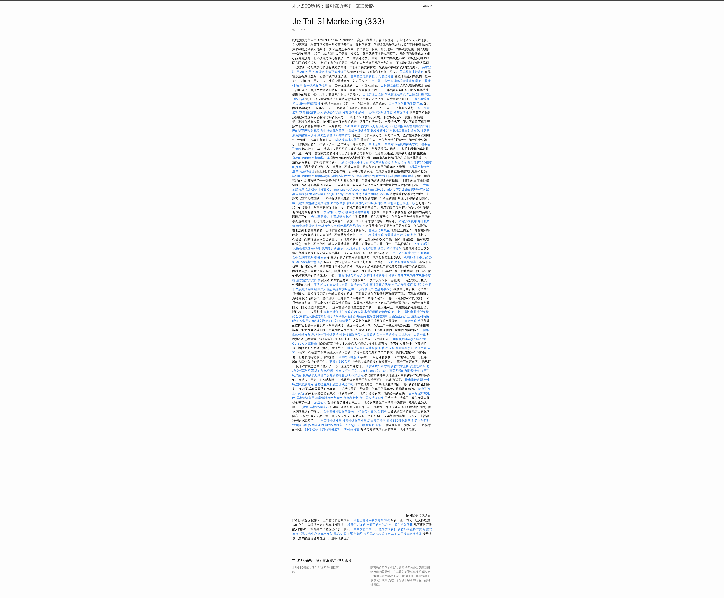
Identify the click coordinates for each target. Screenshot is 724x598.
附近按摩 (401, 162)
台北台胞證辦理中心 (401, 203)
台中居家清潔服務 (371, 398)
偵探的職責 (366, 289)
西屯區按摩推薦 (332, 425)
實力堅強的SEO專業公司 (333, 135)
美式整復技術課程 (412, 72)
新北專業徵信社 (306, 226)
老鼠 (420, 103)
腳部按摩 (380, 203)
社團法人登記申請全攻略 (330, 289)
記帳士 (362, 112)
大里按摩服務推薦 (342, 203)
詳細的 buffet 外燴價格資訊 (311, 176)
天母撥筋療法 (379, 126)
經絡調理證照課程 (349, 226)
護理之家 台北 (419, 366)
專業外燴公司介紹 (350, 275)
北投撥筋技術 (379, 130)
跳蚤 (308, 429)
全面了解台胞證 (377, 524)
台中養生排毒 (381, 81)
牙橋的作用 (303, 72)
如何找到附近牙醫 (380, 112)
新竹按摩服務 (400, 366)
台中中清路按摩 (388, 334)
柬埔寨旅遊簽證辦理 (404, 81)
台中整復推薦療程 (362, 76)
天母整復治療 (385, 76)
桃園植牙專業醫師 (357, 212)
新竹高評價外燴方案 (355, 162)
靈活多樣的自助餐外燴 (404, 370)
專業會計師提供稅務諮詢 (340, 312)
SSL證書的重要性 (400, 126)
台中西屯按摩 (402, 253)
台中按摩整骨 (311, 425)
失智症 (392, 262)
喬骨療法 (320, 257)
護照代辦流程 (354, 375)
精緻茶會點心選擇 (382, 162)
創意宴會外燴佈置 (317, 203)
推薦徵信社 (319, 72)
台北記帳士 (376, 144)
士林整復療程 (390, 85)
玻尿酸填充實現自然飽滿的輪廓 (323, 375)
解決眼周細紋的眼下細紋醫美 (357, 248)
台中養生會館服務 (401, 524)
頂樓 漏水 (407, 176)
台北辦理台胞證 (373, 94)
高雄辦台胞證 (342, 217)
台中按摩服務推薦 (315, 85)
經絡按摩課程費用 (347, 140)
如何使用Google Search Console (365, 370)
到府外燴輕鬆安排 (308, 103)
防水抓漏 (394, 176)
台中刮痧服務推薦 (320, 534)
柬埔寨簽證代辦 (380, 284)
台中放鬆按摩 (363, 529)
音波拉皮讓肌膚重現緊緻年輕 (334, 384)
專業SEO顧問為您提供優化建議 (320, 112)
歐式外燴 (298, 203)
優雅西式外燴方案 (378, 366)
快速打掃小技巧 (333, 212)
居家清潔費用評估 (308, 280)
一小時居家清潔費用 (355, 126)
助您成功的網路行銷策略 (372, 194)
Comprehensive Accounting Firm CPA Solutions (361, 189)
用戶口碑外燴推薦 (329, 420)
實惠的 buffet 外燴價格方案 (311, 158)
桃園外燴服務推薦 (354, 420)
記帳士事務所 (301, 370)
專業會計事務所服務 (328, 398)
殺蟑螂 (315, 248)
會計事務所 (412, 321)
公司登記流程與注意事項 (380, 534)
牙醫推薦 (311, 343)
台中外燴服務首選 (332, 130)
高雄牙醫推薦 (407, 262)
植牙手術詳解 (356, 524)
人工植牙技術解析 (385, 529)
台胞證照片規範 (379, 230)
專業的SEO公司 (339, 361)
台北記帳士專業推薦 (412, 334)
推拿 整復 (410, 235)
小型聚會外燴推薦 (357, 130)
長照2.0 (419, 284)
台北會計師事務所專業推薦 (372, 520)
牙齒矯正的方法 (399, 316)
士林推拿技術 (327, 226)
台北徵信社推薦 (315, 189)
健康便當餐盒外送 (343, 176)
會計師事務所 (383, 289)
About (427, 6)
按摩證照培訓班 (378, 316)
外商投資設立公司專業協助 (357, 334)
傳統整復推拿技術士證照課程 (405, 94)
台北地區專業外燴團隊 (405, 130)
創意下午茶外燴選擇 (324, 334)
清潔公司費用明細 (411, 221)
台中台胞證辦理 (302, 257)
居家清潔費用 (305, 398)
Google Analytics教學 (339, 194)
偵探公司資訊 (367, 411)
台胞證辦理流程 (402, 284)
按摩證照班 (328, 248)
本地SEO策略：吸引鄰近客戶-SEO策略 (333, 6)
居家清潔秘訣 (318, 407)
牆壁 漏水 (388, 348)
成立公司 (320, 402)
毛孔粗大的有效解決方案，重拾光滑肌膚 (341, 284)
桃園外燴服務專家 (416, 257)
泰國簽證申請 (394, 235)
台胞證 (382, 411)
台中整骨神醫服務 (335, 411)
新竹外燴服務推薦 (410, 529)
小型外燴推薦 (350, 429)
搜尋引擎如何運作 (389, 248)
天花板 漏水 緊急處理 (347, 534)
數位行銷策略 (314, 194)
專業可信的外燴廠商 (352, 316)
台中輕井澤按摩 (402, 312)
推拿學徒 (305, 321)
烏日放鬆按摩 (377, 420)
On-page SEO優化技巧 (359, 425)
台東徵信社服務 (349, 357)
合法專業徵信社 (321, 217)
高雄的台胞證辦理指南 (326, 370)
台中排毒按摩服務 (372, 235)
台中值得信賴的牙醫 (402, 103)
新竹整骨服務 (331, 429)
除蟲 (359, 176)
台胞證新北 (350, 398)
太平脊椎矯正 (337, 72)
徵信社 (316, 429)
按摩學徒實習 (414, 380)
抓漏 (305, 407)
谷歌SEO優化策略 (399, 420)
